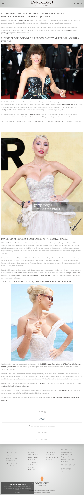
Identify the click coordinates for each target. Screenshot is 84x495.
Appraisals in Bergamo (33, 459)
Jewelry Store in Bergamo (52, 459)
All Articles (42, 433)
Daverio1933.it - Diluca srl (48, 490)
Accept (17, 492)
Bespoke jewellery (31, 468)
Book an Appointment (33, 454)
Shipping (9, 455)
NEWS (42, 419)
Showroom (32, 450)
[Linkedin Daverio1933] (73, 465)
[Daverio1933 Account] (81, 3)
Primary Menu (3, 3)
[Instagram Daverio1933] (44, 412)
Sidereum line (70, 275)
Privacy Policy (37, 492)
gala (5, 258)
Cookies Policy (46, 492)
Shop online (11, 450)
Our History (51, 450)
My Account (10, 461)
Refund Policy (11, 458)
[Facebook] (39, 412)
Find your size (11, 452)
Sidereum (37, 121)
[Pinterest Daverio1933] (69, 465)
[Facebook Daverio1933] (62, 465)
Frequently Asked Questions (12, 465)
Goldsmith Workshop (50, 454)
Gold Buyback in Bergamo (33, 464)
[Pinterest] (42, 412)
